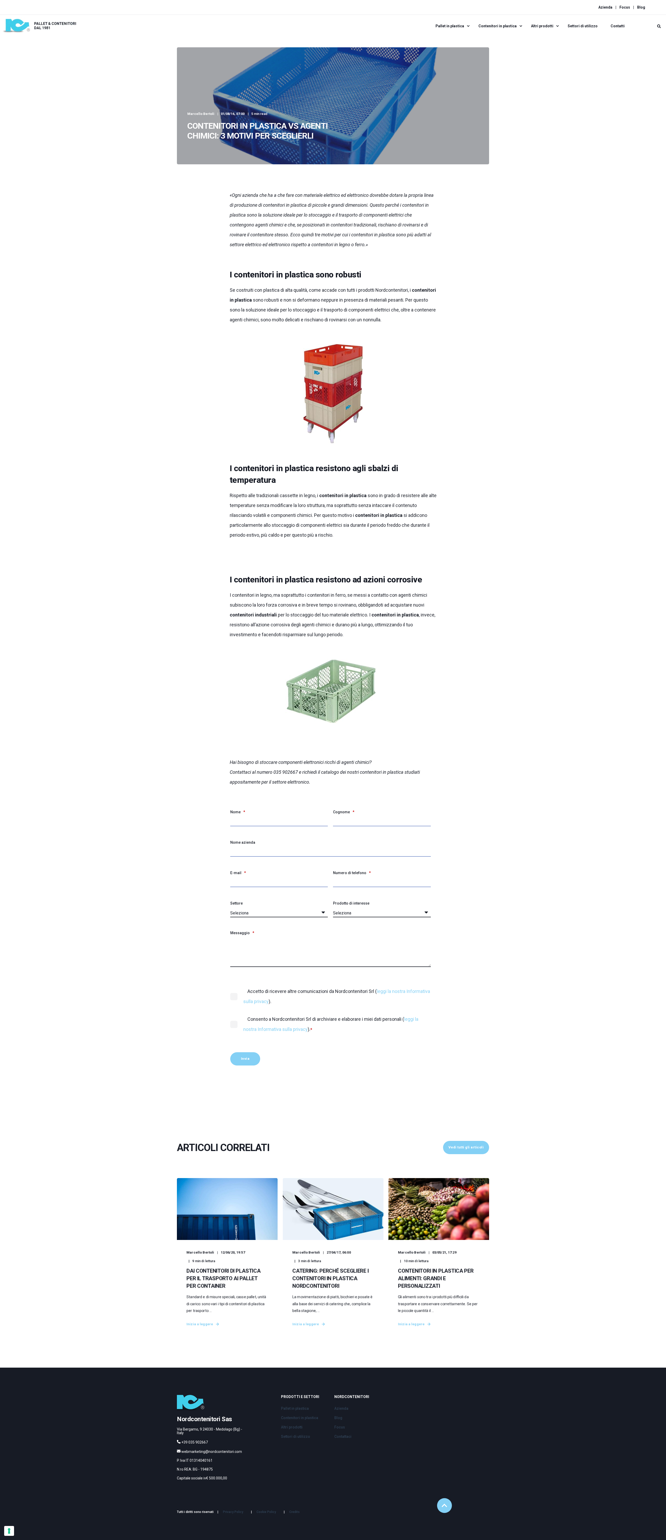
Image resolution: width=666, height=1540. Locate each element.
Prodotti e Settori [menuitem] (300, 1397)
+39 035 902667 (194, 1442)
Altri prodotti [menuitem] (542, 26)
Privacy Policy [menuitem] (233, 1511)
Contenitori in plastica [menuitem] (497, 26)
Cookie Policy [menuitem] (266, 1511)
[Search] (659, 26)
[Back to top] (444, 1505)
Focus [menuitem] (624, 7)
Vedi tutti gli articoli (466, 1147)
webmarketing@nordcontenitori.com (211, 1451)
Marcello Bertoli (200, 114)
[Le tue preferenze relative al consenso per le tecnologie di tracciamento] (9, 1531)
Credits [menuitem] (294, 1511)
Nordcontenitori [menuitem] (351, 1397)
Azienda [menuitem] (605, 7)
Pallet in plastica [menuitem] (450, 26)
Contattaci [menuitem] (342, 1436)
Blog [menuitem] (641, 7)
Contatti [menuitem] (618, 26)
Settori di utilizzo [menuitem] (583, 26)
